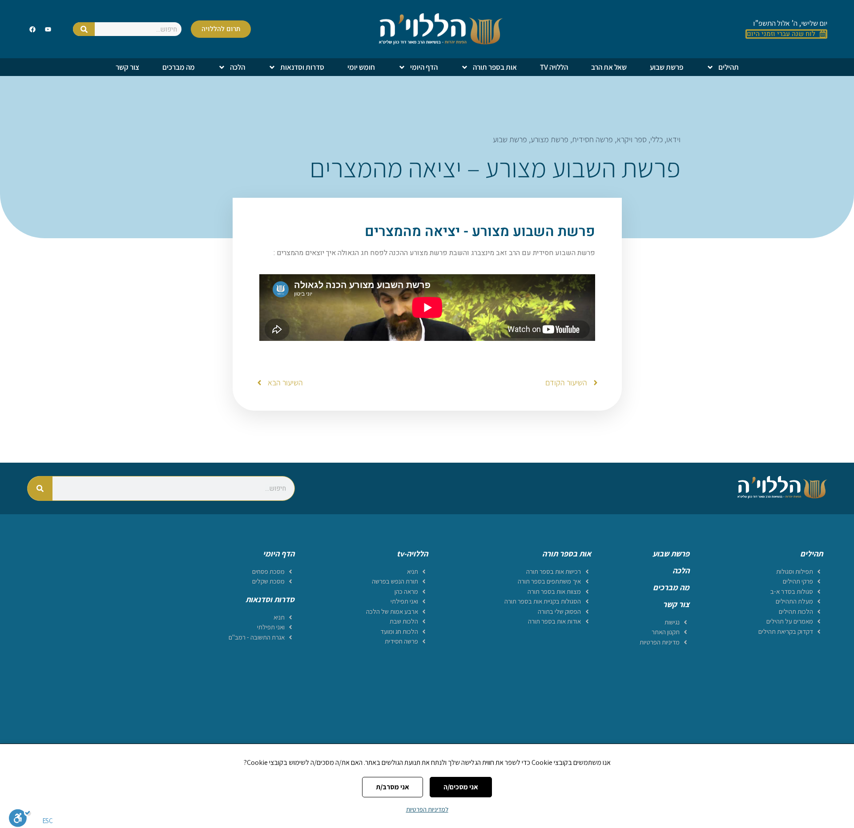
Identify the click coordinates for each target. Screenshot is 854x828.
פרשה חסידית (592, 139)
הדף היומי (424, 67)
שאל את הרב (609, 67)
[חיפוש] (84, 29)
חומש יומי (361, 67)
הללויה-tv (412, 553)
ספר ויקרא (631, 139)
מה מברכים (178, 67)
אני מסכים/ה (460, 787)
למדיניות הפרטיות (427, 809)
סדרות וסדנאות (302, 67)
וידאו (673, 139)
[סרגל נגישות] (20, 818)
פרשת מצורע (549, 139)
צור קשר (127, 67)
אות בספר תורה (495, 67)
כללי (656, 139)
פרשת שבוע (666, 67)
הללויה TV (554, 67)
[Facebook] (32, 29)
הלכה (237, 67)
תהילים (728, 67)
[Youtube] (47, 29)
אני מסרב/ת (392, 787)
